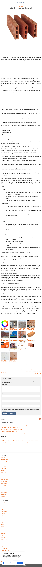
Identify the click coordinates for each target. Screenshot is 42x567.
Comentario (4, 384)
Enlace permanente (32, 369)
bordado (16, 440)
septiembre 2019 (4, 492)
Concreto (3, 513)
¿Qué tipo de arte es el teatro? (9, 372)
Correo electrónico (6, 398)
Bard (12, 440)
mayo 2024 (3, 468)
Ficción (2, 528)
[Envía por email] (22, 365)
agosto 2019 (3, 494)
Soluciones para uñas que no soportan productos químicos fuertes (16, 433)
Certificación (4, 511)
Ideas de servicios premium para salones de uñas (12, 429)
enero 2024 (3, 475)
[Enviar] (40, 419)
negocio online (5, 447)
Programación (4, 548)
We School (21, 2)
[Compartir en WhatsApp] (16, 365)
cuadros (8, 442)
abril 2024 (3, 470)
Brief (19, 440)
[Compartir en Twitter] (20, 365)
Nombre (4, 393)
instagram (34, 442)
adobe (3, 440)
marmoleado (37, 445)
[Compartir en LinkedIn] (26, 365)
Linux (11, 445)
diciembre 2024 (4, 459)
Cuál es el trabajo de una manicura (9, 431)
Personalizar (6, 562)
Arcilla (2, 505)
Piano (2, 546)
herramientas (24, 442)
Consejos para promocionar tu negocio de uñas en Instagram (15, 425)
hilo (28, 443)
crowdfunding (4, 442)
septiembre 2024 (4, 464)
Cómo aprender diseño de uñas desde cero (10, 427)
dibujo (12, 442)
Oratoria (2, 544)
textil (25, 447)
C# (1, 507)
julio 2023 (3, 488)
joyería (39, 442)
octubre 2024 (4, 461)
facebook (16, 443)
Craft (2, 515)
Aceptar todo (20, 562)
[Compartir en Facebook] (18, 365)
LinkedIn (7, 445)
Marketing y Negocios (5, 539)
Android (6, 440)
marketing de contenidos (28, 445)
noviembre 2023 (4, 479)
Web (3, 404)
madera (19, 445)
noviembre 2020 (4, 490)
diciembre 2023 (4, 477)
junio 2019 (3, 496)
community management (31, 440)
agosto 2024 (3, 466)
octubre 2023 (4, 481)
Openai (11, 447)
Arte (9, 441)
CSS (2, 518)
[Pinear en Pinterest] (24, 365)
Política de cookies (16, 560)
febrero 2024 (3, 472)
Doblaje (2, 524)
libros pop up (3, 445)
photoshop (17, 447)
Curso (2, 522)
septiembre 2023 (4, 483)
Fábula (2, 526)
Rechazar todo (13, 562)
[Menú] (1, 2)
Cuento (2, 520)
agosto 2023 (3, 485)
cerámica (23, 440)
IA (1, 531)
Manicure (3, 537)
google (20, 442)
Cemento (3, 509)
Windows (29, 447)
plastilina (22, 447)
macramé (15, 445)
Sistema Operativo (5, 550)
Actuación (3, 502)
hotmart (30, 442)
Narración (3, 542)
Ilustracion (3, 533)
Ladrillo (21, 6)
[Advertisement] (21, 49)
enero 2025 (3, 457)
